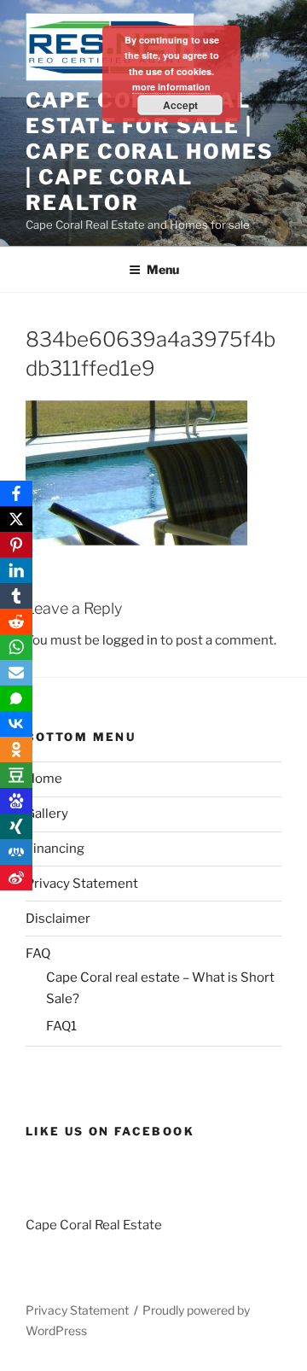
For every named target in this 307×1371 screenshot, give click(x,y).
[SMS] (16, 698)
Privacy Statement (82, 883)
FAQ (38, 953)
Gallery (47, 813)
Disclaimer (58, 918)
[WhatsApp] (16, 647)
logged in (130, 640)
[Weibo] (16, 877)
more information (171, 86)
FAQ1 (61, 1026)
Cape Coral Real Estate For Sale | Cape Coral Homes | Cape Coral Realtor (150, 151)
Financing (55, 848)
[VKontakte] (16, 724)
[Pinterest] (16, 544)
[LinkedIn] (16, 570)
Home (44, 778)
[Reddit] (16, 621)
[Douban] (16, 775)
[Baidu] (16, 801)
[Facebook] (16, 493)
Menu (163, 269)
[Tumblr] (16, 596)
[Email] (16, 673)
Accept (180, 105)
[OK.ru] (16, 749)
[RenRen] (16, 852)
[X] (16, 519)
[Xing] (16, 826)
